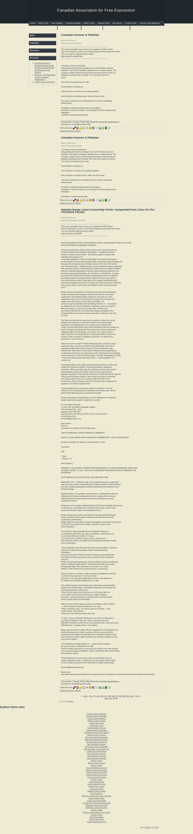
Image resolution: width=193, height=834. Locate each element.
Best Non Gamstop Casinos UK (43, 28)
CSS (156, 827)
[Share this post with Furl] (77, 129)
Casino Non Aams (96, 723)
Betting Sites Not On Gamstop (116, 28)
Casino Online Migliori (96, 719)
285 (109, 696)
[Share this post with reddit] (109, 129)
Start (85, 696)
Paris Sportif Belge (96, 782)
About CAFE (43, 23)
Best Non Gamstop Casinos (96, 740)
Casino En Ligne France (96, 751)
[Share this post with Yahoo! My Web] (81, 129)
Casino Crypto (96, 780)
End (137, 696)
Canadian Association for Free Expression (96, 10)
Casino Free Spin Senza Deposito (97, 803)
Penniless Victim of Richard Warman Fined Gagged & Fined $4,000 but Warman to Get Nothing (44, 68)
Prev (91, 696)
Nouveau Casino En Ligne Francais (96, 796)
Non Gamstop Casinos (92, 28)
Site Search (117, 23)
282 (98, 696)
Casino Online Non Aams (96, 775)
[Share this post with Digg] (96, 129)
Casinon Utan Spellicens (150, 23)
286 (113, 696)
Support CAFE (103, 23)
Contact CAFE (131, 23)
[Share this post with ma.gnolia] (90, 129)
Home (32, 23)
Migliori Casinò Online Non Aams (96, 812)
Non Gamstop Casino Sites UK (96, 749)
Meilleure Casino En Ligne (97, 805)
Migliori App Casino (96, 787)
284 (106, 696)
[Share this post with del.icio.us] (74, 129)
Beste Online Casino (96, 763)
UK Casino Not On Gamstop (96, 737)
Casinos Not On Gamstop (69, 28)
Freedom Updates (73, 23)
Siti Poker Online (96, 817)
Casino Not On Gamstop (96, 714)
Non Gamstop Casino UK (96, 742)
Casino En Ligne (96, 726)
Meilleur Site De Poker (96, 791)
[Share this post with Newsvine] (106, 129)
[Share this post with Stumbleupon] (100, 129)
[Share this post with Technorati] (103, 129)
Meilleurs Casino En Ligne (96, 808)
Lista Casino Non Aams (96, 777)
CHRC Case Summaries (45, 82)
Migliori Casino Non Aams (96, 770)
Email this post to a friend (70, 131)
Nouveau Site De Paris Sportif (96, 733)
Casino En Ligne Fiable (96, 801)
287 (116, 696)
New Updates (57, 23)
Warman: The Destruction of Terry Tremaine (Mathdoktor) (45, 77)
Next (131, 696)
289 (124, 696)
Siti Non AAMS (97, 810)
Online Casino (96, 761)
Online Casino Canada (96, 735)
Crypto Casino (96, 815)
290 (127, 696)
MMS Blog (70, 701)
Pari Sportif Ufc (96, 794)
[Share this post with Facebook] (93, 129)
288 (120, 696)
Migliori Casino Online (96, 721)
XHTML (147, 827)
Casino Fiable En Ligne (96, 822)
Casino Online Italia (97, 798)
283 (102, 696)
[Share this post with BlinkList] (87, 129)
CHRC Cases (89, 23)
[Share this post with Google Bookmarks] (84, 129)
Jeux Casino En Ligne (96, 784)
